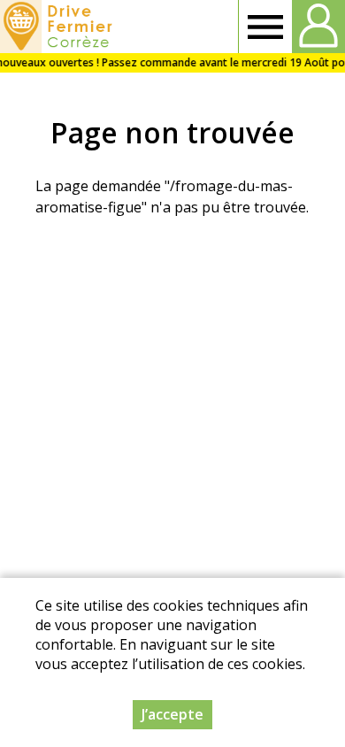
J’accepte (172, 714)
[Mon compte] (318, 26)
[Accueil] (59, 26)
